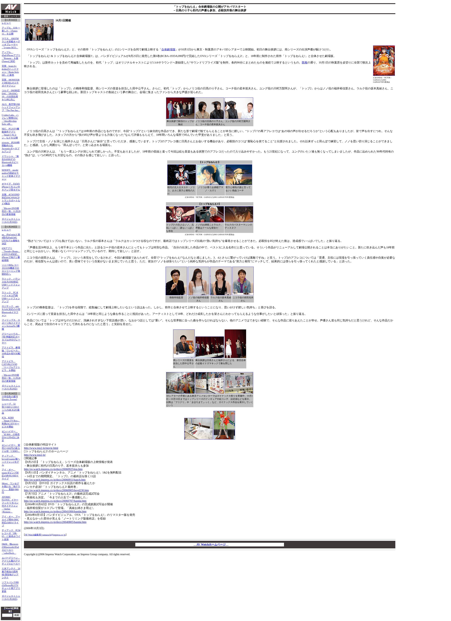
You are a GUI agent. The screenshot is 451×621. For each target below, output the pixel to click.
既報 (304, 62)
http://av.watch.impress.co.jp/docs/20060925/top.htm (53, 469)
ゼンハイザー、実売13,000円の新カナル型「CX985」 (11, 448)
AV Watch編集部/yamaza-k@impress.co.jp (45, 534)
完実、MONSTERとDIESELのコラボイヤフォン (11, 83)
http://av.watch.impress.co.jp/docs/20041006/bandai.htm (55, 511)
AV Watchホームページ (211, 544)
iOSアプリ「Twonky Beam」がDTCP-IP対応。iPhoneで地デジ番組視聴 (11, 254)
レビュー (6, 23)
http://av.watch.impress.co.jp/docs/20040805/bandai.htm (55, 522)
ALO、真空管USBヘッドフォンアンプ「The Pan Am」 (11, 107)
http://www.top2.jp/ (35, 454)
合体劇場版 (168, 49)
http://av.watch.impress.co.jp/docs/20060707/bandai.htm (55, 500)
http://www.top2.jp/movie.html (41, 447)
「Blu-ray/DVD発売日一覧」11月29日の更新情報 (11, 211)
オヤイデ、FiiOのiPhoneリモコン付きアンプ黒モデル (11, 187)
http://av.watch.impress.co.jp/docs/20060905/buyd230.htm (56, 490)
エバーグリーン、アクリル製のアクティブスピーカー (11, 561)
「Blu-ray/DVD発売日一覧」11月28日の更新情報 (11, 378)
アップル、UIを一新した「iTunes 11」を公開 (11, 31)
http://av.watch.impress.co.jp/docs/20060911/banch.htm (54, 479)
